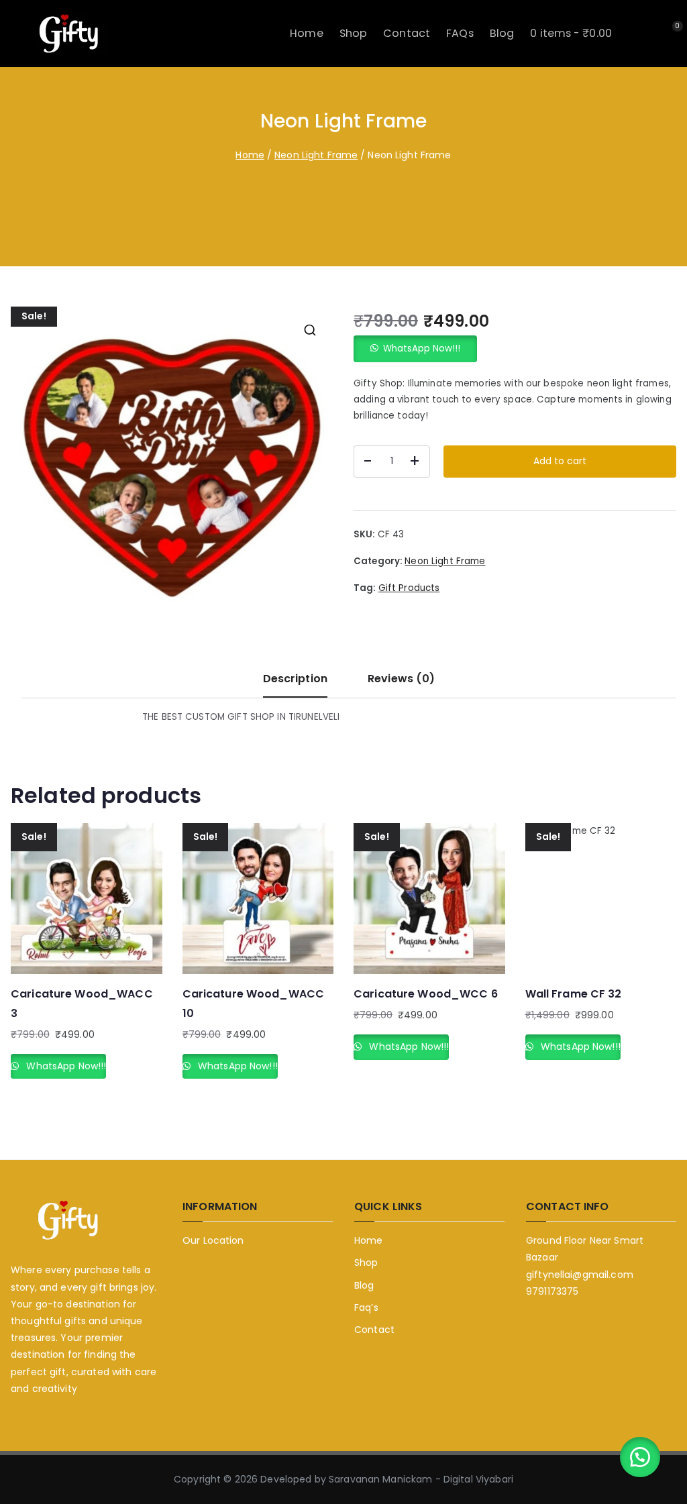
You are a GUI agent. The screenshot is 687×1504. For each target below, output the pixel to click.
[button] (310, 330)
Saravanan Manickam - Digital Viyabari (421, 1479)
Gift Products (409, 588)
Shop (353, 33)
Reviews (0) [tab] (401, 678)
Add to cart (559, 461)
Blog (502, 33)
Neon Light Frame (316, 155)
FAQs (460, 33)
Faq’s (366, 1307)
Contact (406, 33)
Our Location (213, 1240)
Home (306, 33)
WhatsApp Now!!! (421, 348)
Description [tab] (295, 678)
